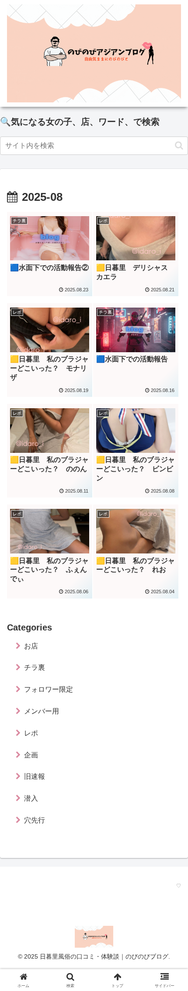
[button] (179, 145)
